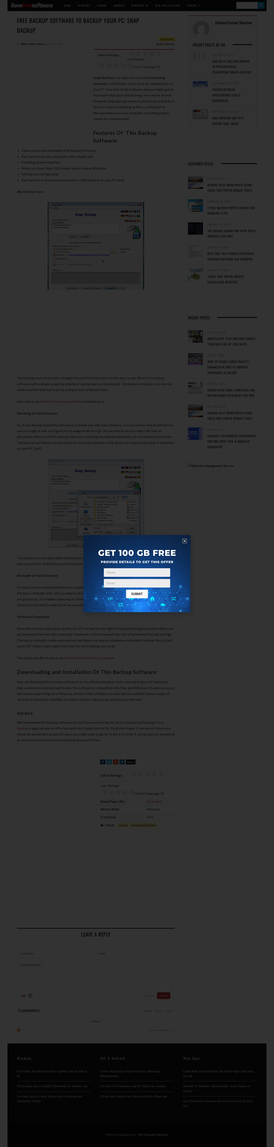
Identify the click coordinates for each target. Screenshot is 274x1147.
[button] (184, 541)
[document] (137, 573)
